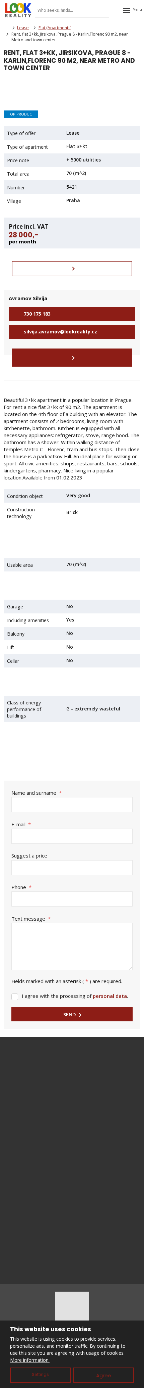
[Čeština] (116, 10)
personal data (110, 995)
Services (72, 1207)
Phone (21, 887)
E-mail (21, 824)
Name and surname (36, 792)
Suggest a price (29, 855)
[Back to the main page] (18, 10)
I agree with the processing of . (75, 995)
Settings (40, 1374)
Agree (103, 1375)
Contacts (72, 1241)
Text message (31, 918)
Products (72, 1196)
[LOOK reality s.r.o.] (6, 27)
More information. (30, 1360)
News (72, 1218)
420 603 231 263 (79, 1077)
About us (72, 1230)
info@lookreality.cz (81, 1070)
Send (69, 1014)
